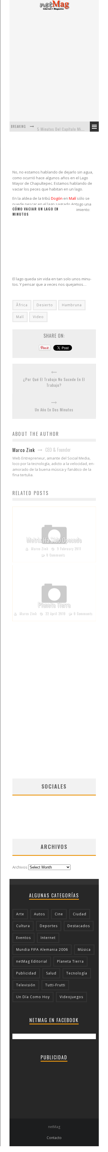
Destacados (78, 925)
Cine (59, 914)
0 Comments (55, 554)
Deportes (49, 925)
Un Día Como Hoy (33, 996)
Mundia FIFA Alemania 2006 (42, 949)
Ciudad (79, 914)
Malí (20, 316)
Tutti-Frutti (55, 985)
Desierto (45, 305)
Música (84, 949)
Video (38, 316)
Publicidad (26, 973)
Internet (48, 937)
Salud (51, 973)
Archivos (19, 867)
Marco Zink (39, 548)
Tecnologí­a (76, 973)
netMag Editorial (31, 961)
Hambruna (72, 305)
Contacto (54, 1137)
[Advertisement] (54, 66)
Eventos (23, 937)
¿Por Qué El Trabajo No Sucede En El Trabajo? (54, 382)
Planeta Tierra (54, 604)
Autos (39, 914)
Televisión (25, 985)
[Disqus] (54, 705)
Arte (20, 914)
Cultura (23, 925)
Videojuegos (71, 996)
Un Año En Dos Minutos (54, 409)
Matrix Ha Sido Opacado (54, 539)
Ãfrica (22, 305)
